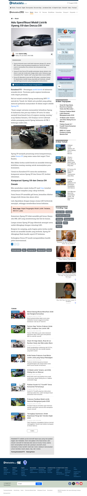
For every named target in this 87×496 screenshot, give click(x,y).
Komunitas (59, 12)
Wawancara (59, 472)
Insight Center (77, 471)
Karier (22, 490)
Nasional (6, 469)
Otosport (65, 12)
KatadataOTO (77, 476)
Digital (23, 7)
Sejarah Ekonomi (34, 469)
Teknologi (23, 475)
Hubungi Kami (30, 452)
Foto (66, 474)
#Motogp (59, 219)
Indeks (32, 431)
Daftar (38, 483)
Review (44, 12)
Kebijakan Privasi (41, 490)
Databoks (76, 473)
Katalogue (67, 472)
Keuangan (15, 470)
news (58, 169)
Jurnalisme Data (46, 7)
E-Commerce (24, 469)
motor (14, 355)
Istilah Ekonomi (33, 472)
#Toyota (68, 212)
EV (40, 12)
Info (75, 467)
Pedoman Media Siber (30, 490)
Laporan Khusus (60, 474)
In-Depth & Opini (56, 7)
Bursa (13, 472)
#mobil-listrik (16, 250)
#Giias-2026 (60, 212)
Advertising (16, 490)
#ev (24, 250)
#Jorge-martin (69, 219)
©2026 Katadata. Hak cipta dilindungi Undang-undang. (69, 491)
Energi (5, 474)
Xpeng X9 (14, 106)
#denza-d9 (41, 250)
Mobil (31, 12)
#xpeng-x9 (31, 250)
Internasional (7, 472)
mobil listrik (37, 89)
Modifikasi (51, 12)
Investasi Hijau (42, 472)
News (27, 12)
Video (69, 7)
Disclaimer (50, 490)
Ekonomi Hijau (38, 7)
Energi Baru (41, 469)
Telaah (58, 469)
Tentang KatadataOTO (18, 452)
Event (75, 475)
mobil (17, 18)
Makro (14, 469)
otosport (15, 414)
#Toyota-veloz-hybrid (63, 215)
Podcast (74, 7)
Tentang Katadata (7, 490)
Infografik (49, 469)
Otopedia (72, 12)
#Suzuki (59, 226)
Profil (31, 470)
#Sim (65, 223)
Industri (5, 470)
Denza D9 (19, 156)
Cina (42, 188)
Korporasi (14, 474)
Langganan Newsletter (7, 484)
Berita (13, 7)
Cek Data (49, 472)
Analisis (49, 470)
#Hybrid (59, 223)
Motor (36, 12)
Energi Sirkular (42, 470)
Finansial (18, 7)
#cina (49, 250)
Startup (23, 472)
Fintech (23, 470)
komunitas (15, 312)
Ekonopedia (29, 7)
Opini (57, 470)
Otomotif (64, 7)
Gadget (23, 474)
